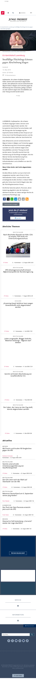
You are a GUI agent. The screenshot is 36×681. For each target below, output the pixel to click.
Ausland (5, 67)
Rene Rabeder (6, 501)
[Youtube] (16, 640)
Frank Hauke (6, 515)
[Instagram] (19, 640)
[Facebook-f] (8, 640)
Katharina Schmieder (8, 456)
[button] (8, 13)
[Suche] (32, 634)
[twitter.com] (12, 640)
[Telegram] (23, 640)
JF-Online (5, 262)
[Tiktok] (27, 640)
